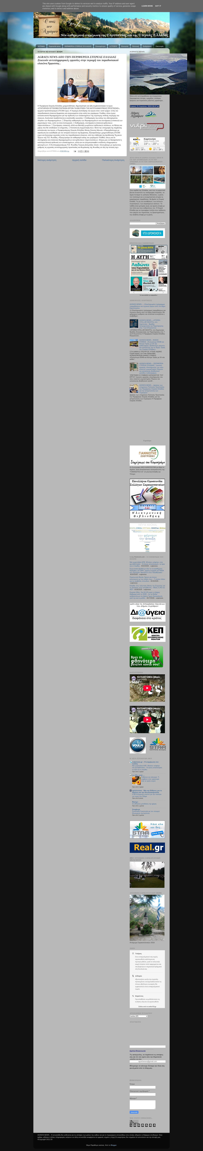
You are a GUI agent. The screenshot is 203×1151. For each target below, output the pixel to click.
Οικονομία (159, 46)
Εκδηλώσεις (147, 46)
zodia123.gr (152, 1007)
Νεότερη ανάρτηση (46, 160)
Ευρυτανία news (55, 46)
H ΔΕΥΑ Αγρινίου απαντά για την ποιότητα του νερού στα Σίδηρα (146, 795)
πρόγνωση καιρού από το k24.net (147, 152)
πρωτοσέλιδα (145, 295)
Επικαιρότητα (100, 46)
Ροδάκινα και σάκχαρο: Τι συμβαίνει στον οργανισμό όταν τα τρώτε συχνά (150, 779)
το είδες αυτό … (138, 775)
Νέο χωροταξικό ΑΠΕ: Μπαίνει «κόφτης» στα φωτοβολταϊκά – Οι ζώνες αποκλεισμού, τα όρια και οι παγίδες (147, 564)
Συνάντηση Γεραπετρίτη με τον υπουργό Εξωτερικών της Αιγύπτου (146, 812)
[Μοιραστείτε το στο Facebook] (86, 151)
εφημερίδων (154, 295)
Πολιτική (135, 46)
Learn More (147, 6)
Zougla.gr (136, 809)
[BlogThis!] (81, 151)
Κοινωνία (124, 46)
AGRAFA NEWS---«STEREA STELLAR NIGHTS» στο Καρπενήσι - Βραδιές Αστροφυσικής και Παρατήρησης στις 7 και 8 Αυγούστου (151, 324)
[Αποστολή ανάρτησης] (74, 151)
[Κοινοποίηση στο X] (83, 151)
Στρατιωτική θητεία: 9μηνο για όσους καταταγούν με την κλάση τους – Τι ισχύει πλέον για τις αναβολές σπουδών (147, 579)
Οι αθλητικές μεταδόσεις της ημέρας (144, 804)
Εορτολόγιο (147, 441)
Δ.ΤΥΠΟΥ (113, 46)
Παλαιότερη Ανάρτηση (113, 160)
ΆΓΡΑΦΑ (41, 46)
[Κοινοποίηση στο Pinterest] (88, 151)
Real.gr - (135, 802)
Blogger (113, 1145)
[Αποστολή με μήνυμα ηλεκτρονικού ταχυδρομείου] (79, 151)
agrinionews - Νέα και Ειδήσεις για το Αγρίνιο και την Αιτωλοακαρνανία (147, 791)
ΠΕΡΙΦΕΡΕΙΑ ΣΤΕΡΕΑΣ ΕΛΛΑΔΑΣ (77, 46)
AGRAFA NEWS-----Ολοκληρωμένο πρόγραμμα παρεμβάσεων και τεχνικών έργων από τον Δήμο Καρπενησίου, (147, 306)
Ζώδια (141, 1007)
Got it (158, 6)
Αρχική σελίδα (79, 160)
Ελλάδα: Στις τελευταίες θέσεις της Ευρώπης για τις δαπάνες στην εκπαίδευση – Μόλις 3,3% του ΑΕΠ (147, 587)
